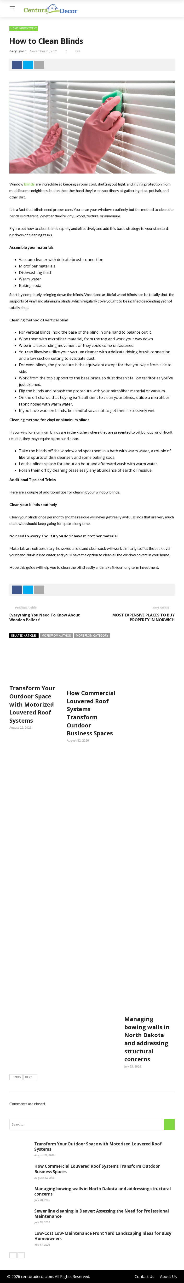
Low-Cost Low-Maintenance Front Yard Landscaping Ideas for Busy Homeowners (102, 1236)
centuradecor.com (37, 1276)
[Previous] (13, 1255)
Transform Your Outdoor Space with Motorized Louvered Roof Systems (32, 704)
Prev (17, 1077)
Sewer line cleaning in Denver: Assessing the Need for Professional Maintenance (101, 1213)
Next (28, 1077)
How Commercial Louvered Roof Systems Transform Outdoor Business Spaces (91, 713)
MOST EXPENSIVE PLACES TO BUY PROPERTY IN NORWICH (143, 617)
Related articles (24, 635)
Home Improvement (24, 28)
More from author (56, 635)
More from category (92, 635)
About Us (168, 1276)
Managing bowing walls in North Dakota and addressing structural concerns (147, 1039)
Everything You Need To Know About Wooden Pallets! (44, 617)
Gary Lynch (17, 51)
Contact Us (144, 1276)
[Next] (21, 1255)
